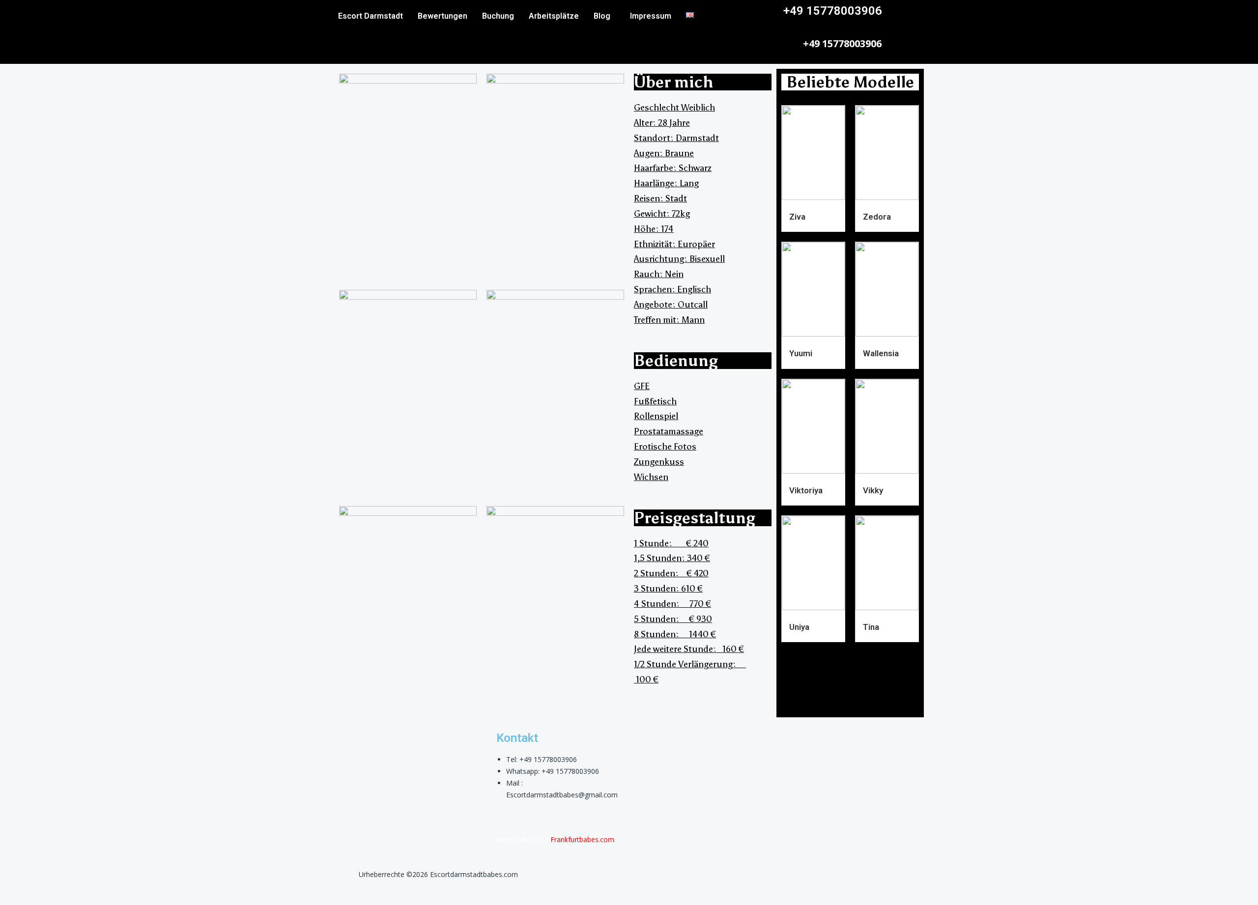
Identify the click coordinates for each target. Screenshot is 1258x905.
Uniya (799, 627)
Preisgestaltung (694, 518)
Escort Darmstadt (370, 16)
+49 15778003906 (832, 11)
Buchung (498, 16)
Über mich (674, 82)
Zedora (877, 217)
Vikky (873, 490)
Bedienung (676, 360)
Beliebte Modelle (850, 82)
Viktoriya (806, 490)
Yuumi (800, 353)
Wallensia (881, 353)
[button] (604, 16)
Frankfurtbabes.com (582, 839)
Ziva (797, 217)
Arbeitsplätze (554, 16)
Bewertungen (442, 16)
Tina (871, 627)
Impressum (650, 16)
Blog (602, 16)
